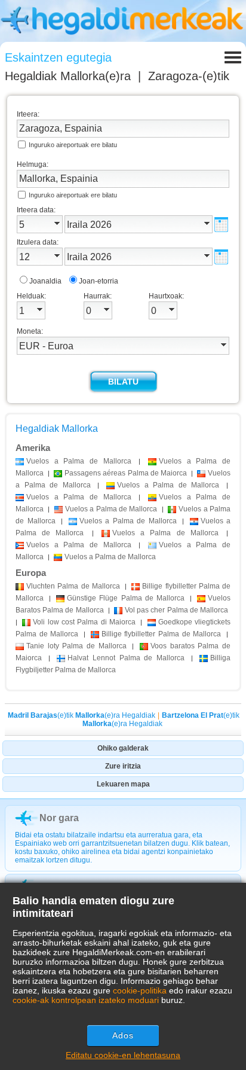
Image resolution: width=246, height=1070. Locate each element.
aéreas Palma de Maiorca (125, 473)
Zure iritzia (123, 766)
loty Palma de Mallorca (76, 646)
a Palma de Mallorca (78, 461)
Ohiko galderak (123, 748)
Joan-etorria (98, 281)
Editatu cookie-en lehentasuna (123, 1055)
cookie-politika (140, 990)
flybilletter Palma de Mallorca (162, 634)
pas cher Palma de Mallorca (176, 610)
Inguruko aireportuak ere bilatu (73, 144)
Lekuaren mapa (123, 784)
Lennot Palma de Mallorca (126, 658)
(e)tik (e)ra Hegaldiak (81, 715)
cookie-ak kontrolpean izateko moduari (86, 1000)
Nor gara (59, 818)
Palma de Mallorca (73, 586)
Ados (123, 1035)
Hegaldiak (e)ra (68, 76)
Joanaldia (45, 281)
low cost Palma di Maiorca (84, 622)
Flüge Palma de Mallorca (125, 598)
